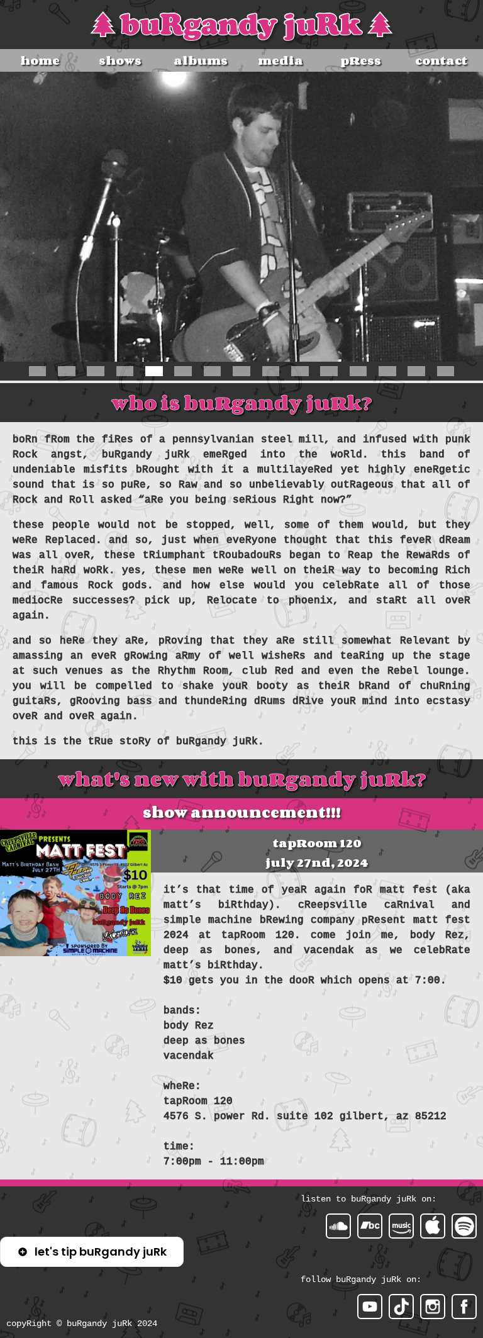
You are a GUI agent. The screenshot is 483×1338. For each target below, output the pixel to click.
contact (441, 60)
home (40, 60)
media (280, 60)
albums (201, 60)
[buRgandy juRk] (464, 1306)
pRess (360, 60)
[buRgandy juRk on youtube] (369, 1306)
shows (120, 60)
